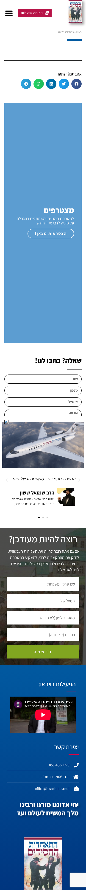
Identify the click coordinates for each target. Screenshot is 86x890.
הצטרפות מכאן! (51, 233)
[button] (9, 13)
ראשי (79, 32)
